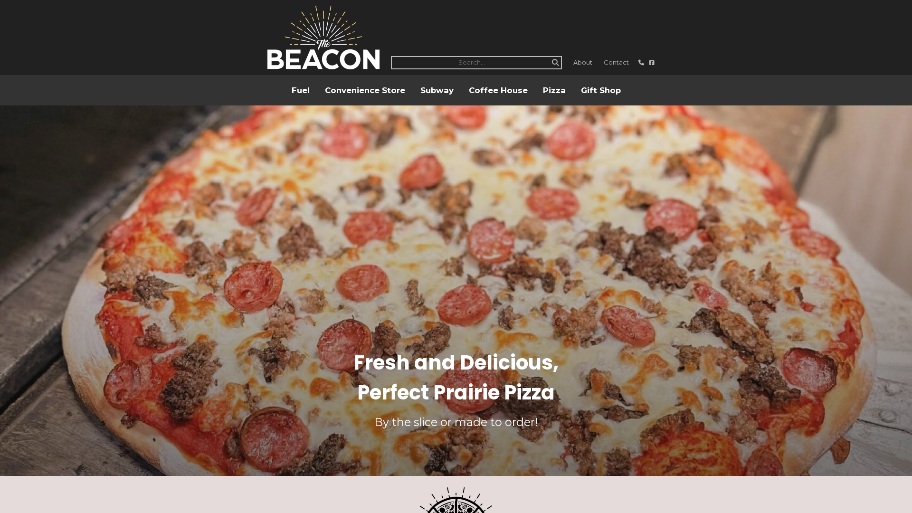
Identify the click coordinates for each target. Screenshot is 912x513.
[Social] (651, 62)
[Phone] (641, 62)
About (582, 62)
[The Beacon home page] (323, 37)
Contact (616, 62)
